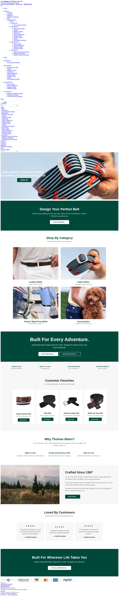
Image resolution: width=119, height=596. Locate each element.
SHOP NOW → (24, 420)
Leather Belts (4, 127)
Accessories (4, 135)
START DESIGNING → (59, 222)
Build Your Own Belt (19, 28)
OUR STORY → (72, 496)
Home (5, 8)
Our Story (9, 12)
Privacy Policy (3, 594)
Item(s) (4, 103)
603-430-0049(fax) (5, 586)
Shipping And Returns (13, 17)
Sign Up (3, 591)
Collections (4, 110)
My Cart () (19, 4)
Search (5, 102)
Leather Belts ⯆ (14, 42)
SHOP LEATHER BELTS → (70, 354)
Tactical (16, 38)
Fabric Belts (4, 113)
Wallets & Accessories (19, 53)
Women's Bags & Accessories (21, 54)
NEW (11, 21)
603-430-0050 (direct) (6, 585)
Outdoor (16, 30)
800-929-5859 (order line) (7, 584)
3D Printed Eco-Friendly (20, 40)
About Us (6, 11)
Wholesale (9, 15)
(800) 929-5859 (28, 4)
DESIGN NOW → (95, 419)
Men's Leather (17, 44)
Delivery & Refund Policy (13, 594)
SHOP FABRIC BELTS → (48, 354)
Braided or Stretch (18, 31)
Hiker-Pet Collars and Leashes (21, 52)
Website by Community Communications (8, 593)
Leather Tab (17, 33)
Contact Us (10, 14)
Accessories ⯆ (14, 50)
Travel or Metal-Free (19, 34)
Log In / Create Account (7, 4)
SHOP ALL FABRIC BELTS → (59, 568)
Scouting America (11, 19)
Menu (2, 99)
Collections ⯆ (14, 23)
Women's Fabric (18, 36)
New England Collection (20, 25)
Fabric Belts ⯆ (14, 26)
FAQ (8, 18)
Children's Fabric (18, 37)
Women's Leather (18, 46)
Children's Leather (18, 48)
